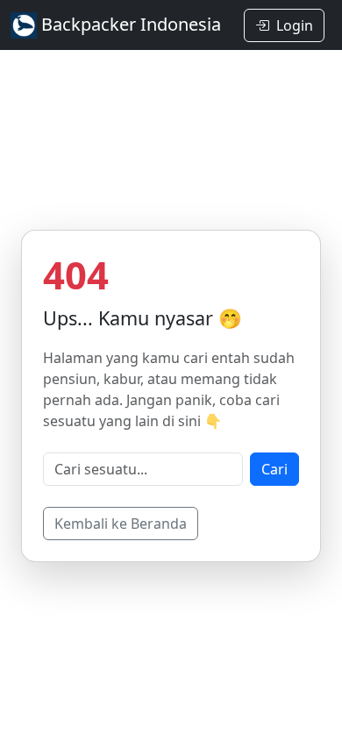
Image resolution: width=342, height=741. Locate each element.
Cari (274, 469)
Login (294, 25)
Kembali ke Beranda (120, 523)
